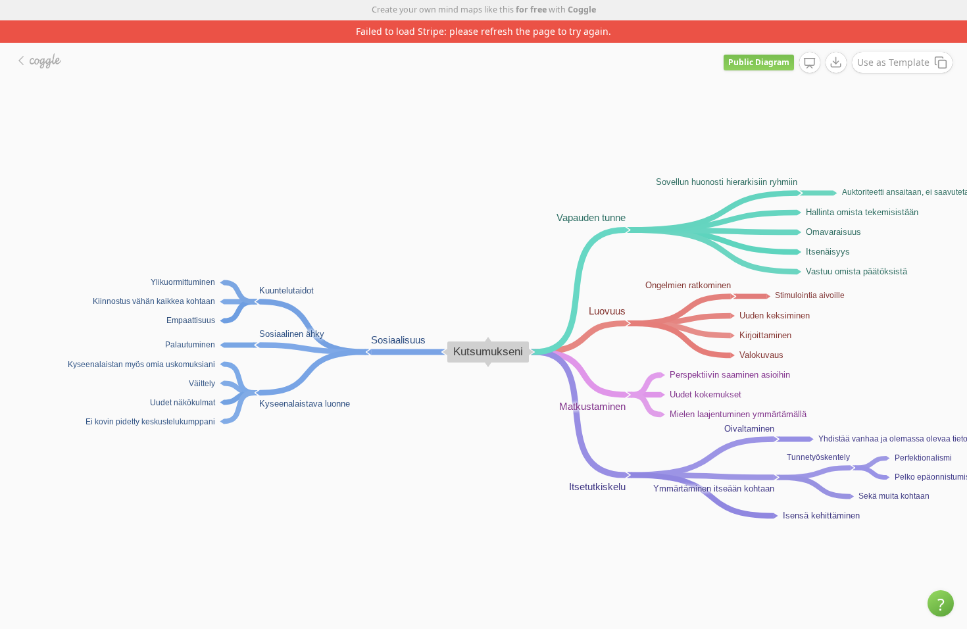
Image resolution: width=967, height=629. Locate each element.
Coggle (582, 9)
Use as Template (893, 62)
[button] (941, 603)
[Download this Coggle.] (836, 62)
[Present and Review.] (809, 63)
